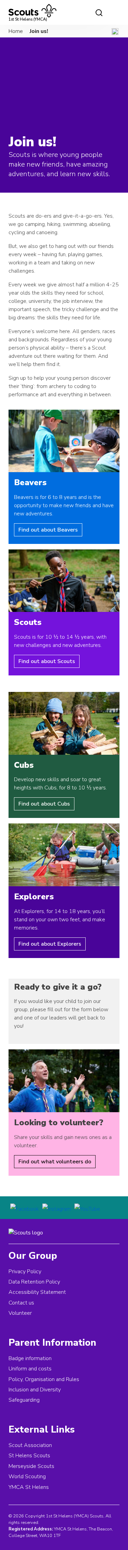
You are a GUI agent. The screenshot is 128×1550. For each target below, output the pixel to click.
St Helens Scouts (29, 1455)
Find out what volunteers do (54, 1161)
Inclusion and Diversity (35, 1389)
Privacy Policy (25, 1271)
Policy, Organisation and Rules (44, 1379)
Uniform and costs (30, 1368)
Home (16, 31)
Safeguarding (24, 1400)
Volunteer (20, 1313)
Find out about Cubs (44, 804)
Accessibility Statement (37, 1292)
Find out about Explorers (49, 944)
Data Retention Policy (34, 1282)
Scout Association (30, 1445)
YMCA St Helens (29, 1487)
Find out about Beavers (48, 530)
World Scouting (27, 1476)
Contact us (21, 1303)
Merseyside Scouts (31, 1466)
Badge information (30, 1358)
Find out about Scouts (46, 661)
